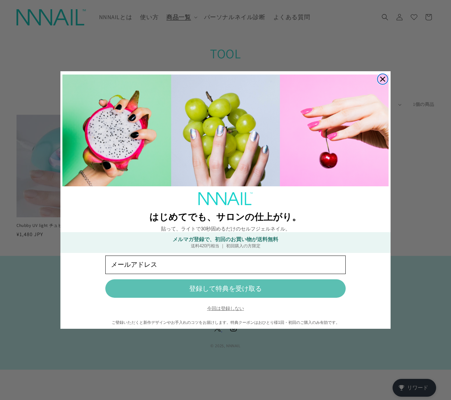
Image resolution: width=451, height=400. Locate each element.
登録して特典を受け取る (225, 288)
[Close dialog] (382, 79)
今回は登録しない (225, 308)
